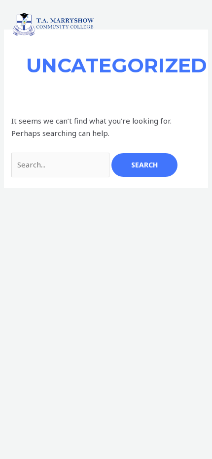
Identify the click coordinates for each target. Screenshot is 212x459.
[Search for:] (61, 164)
